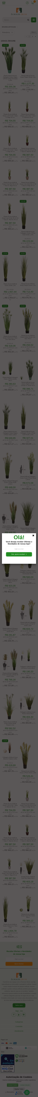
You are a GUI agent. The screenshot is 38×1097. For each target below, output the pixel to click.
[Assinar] (19, 554)
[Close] (34, 535)
